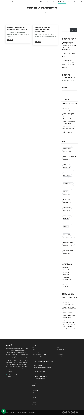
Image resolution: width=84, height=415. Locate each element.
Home (39, 16)
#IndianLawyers (66, 194)
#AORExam (70, 151)
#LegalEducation (67, 223)
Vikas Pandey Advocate (69, 135)
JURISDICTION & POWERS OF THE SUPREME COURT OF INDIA (69, 55)
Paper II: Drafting (67, 119)
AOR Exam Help (61, 1)
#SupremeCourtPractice (68, 245)
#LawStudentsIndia (67, 213)
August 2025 (66, 277)
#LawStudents (66, 210)
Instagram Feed (60, 349)
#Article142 (66, 164)
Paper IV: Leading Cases (69, 121)
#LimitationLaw (66, 234)
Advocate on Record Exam (70, 103)
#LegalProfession (67, 229)
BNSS (35, 383)
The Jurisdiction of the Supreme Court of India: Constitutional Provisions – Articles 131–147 (69, 65)
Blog (54, 1)
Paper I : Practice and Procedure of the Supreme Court (69, 115)
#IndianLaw (65, 191)
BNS (35, 381)
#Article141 (65, 162)
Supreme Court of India (69, 126)
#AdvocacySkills (67, 145)
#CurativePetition (67, 175)
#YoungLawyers (66, 253)
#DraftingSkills (66, 180)
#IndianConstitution (68, 186)
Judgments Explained (68, 111)
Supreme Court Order (40, 378)
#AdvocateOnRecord (67, 148)
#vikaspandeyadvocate (68, 250)
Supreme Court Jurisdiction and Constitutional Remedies (68, 49)
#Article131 (73, 156)
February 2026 (67, 272)
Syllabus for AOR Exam (39, 356)
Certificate (35, 390)
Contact (76, 1)
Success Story (36, 388)
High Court (66, 108)
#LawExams (65, 205)
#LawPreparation (67, 207)
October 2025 (66, 274)
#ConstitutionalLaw (68, 170)
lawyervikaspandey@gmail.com (15, 374)
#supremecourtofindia (68, 242)
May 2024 (65, 284)
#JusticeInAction (67, 202)
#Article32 (65, 156)
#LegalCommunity (67, 221)
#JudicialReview (66, 196)
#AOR (64, 151)
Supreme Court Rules (68, 128)
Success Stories (67, 123)
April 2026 (65, 267)
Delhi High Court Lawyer (45, 1)
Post (58, 347)
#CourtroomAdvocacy (68, 172)
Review (34, 402)
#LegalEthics (66, 226)
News (34, 349)
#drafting (65, 178)
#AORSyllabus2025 (67, 153)
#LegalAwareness (67, 215)
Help (64, 106)
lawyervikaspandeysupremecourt (70, 256)
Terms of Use (60, 356)
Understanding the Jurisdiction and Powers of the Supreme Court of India (69, 43)
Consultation (36, 399)
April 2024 (65, 287)
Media (34, 397)
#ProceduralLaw (67, 237)
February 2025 (67, 279)
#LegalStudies (66, 231)
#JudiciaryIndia (66, 199)
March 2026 (66, 270)
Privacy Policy (60, 354)
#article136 (65, 159)
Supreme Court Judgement (41, 376)
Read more (10, 39)
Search (63, 27)
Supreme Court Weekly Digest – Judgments (68, 131)
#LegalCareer (66, 218)
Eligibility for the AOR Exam (41, 359)
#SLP (74, 237)
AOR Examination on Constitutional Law (68, 59)
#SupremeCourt (66, 239)
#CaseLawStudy (66, 167)
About (69, 1)
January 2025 (66, 282)
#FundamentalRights (67, 183)
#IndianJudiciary (67, 188)
